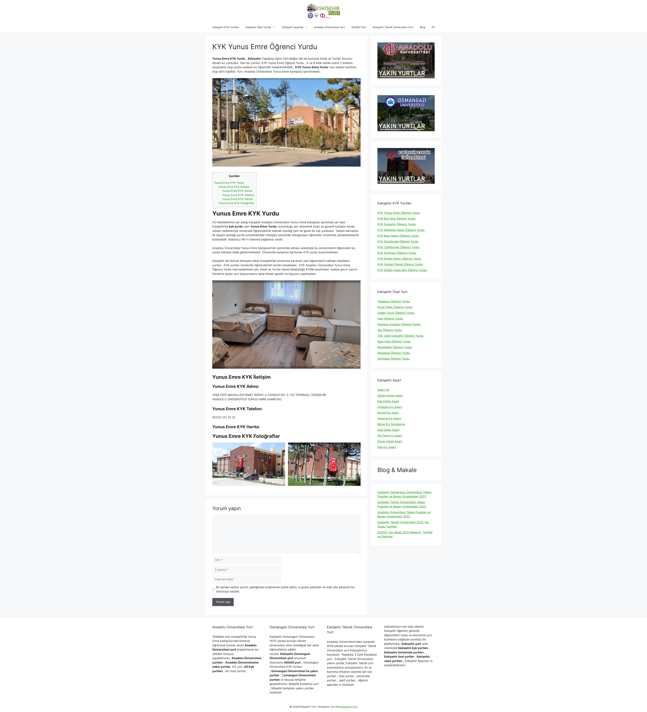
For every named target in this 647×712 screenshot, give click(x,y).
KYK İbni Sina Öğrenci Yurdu (396, 218)
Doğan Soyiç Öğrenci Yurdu (395, 313)
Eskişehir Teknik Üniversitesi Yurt (393, 27)
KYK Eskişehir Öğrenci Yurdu (396, 224)
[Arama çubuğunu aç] (433, 27)
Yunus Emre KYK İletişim (233, 186)
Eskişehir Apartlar (292, 27)
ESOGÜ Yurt (359, 27)
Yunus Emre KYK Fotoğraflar (236, 203)
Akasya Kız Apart (389, 418)
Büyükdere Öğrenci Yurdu (394, 347)
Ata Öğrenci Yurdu (389, 330)
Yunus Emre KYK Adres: (237, 190)
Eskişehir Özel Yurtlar (258, 27)
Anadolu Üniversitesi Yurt (329, 27)
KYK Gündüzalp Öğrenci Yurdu (398, 241)
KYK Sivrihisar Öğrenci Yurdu (396, 253)
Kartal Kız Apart (388, 412)
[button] (275, 27)
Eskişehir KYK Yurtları (226, 27)
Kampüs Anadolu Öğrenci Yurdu (399, 324)
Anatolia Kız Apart (389, 407)
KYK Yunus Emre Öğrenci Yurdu (398, 213)
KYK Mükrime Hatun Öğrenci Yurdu (401, 230)
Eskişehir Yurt (349, 706)
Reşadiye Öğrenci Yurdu (393, 353)
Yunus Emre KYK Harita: (237, 199)
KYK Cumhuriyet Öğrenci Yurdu (398, 247)
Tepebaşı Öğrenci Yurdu (393, 301)
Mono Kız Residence (391, 424)
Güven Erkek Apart (390, 395)
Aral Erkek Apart (388, 430)
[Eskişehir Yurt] (323, 11)
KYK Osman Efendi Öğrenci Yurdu (400, 264)
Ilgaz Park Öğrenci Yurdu (394, 341)
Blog (422, 27)
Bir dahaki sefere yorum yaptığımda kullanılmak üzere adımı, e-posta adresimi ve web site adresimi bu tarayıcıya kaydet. (285, 589)
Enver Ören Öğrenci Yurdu (394, 307)
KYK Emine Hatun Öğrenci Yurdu (399, 258)
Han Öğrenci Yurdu (390, 318)
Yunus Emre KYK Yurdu (229, 182)
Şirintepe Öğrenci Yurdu (393, 358)
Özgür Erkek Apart (389, 441)
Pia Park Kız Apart (389, 435)
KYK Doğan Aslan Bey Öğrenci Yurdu (402, 270)
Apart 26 (383, 390)
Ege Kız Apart (386, 447)
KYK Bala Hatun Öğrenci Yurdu (398, 235)
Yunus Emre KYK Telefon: (238, 195)
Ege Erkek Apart (388, 401)
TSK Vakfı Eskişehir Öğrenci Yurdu (400, 335)
